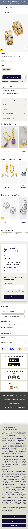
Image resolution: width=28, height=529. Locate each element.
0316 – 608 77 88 (7, 327)
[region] (14, 477)
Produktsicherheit (7, 113)
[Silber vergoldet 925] (2, 61)
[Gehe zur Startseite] (6, 7)
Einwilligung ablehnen (14, 521)
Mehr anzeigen (17, 292)
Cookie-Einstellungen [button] (14, 403)
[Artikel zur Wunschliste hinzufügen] (24, 77)
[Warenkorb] (26, 7)
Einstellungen (14, 525)
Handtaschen (7, 234)
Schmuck (7, 12)
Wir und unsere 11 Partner (9, 432)
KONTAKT (4, 306)
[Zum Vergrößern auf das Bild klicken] (25, 48)
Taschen (18, 234)
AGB (16, 395)
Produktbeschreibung (8, 100)
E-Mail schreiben (8, 312)
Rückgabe (5, 109)
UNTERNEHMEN (6, 343)
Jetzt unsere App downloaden (14, 356)
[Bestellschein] (19, 7)
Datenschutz (23, 395)
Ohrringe (13, 12)
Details (4, 104)
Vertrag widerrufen (8, 395)
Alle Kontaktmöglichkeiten (12, 316)
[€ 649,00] (9, 172)
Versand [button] (18, 56)
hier (23, 453)
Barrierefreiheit (6, 399)
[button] (2, 7)
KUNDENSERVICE (7, 333)
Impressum (15, 399)
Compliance (22, 399)
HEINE (3, 338)
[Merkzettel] (22, 7)
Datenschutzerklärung (7, 510)
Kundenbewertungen (8, 118)
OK (14, 516)
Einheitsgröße (6, 69)
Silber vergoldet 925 (9, 61)
